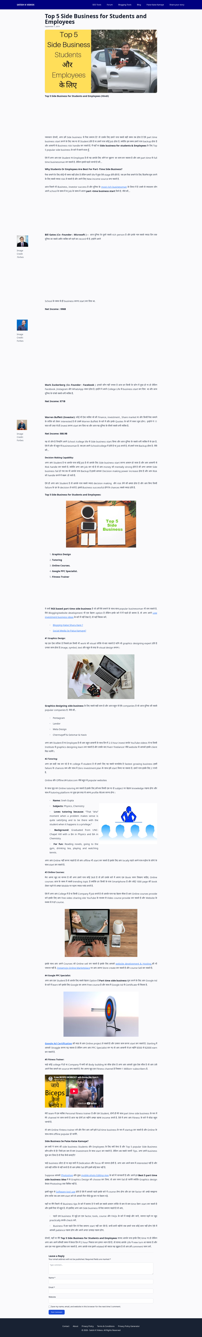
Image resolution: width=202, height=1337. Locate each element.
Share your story (177, 4)
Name (52, 1277)
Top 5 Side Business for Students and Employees (96, 18)
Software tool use (65, 1191)
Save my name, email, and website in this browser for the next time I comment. (86, 1306)
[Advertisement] (101, 115)
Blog (139, 4)
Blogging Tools (124, 4)
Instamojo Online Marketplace (73, 967)
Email (52, 1287)
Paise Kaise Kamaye (155, 4)
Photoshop (67, 1175)
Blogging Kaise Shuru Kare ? (68, 625)
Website (52, 1297)
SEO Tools (96, 4)
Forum (110, 4)
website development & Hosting (133, 963)
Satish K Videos (25, 4)
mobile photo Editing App (95, 1175)
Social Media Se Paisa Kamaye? (69, 630)
